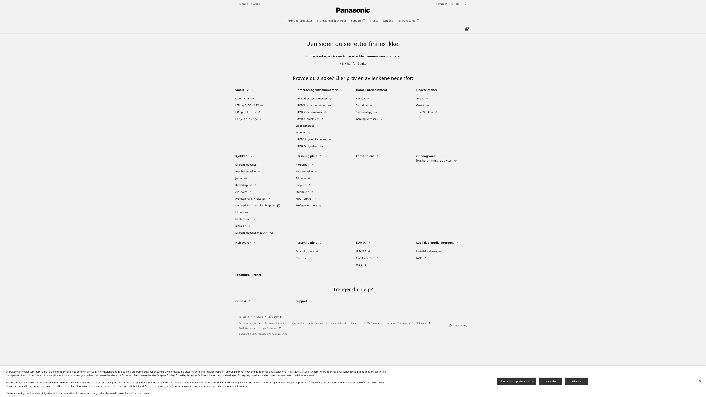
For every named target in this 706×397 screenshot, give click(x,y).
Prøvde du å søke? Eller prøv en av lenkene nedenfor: (353, 78)
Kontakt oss (356, 323)
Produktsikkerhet (247, 328)
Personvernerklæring (250, 323)
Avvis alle (550, 381)
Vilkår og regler (316, 323)
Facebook (244, 316)
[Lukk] (700, 381)
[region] (353, 381)
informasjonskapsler (183, 386)
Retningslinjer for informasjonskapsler (284, 323)
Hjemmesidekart (337, 323)
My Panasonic (374, 323)
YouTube (258, 316)
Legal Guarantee (269, 328)
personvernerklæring (214, 386)
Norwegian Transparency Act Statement (406, 323)
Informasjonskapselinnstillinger (516, 381)
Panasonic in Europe (249, 3)
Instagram (273, 316)
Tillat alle (576, 381)
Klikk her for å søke (353, 64)
